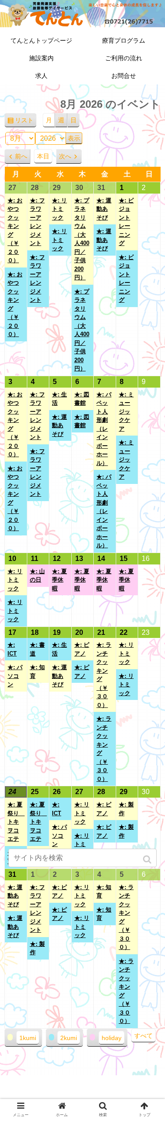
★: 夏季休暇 (59, 580)
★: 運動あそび (103, 209)
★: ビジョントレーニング (126, 222)
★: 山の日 (37, 575)
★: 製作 (126, 809)
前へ (21, 156)
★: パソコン (14, 676)
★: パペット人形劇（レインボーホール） (103, 428)
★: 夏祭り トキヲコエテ (16, 821)
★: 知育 (37, 671)
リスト (26, 122)
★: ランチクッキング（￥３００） (103, 674)
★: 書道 (37, 649)
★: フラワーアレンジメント (37, 222)
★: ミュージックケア (126, 411)
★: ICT (12, 649)
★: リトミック (59, 209)
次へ (65, 156)
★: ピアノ (81, 649)
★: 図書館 (81, 399)
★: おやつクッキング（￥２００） (14, 230)
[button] (148, 859)
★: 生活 (59, 399)
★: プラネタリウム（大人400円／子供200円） (81, 239)
